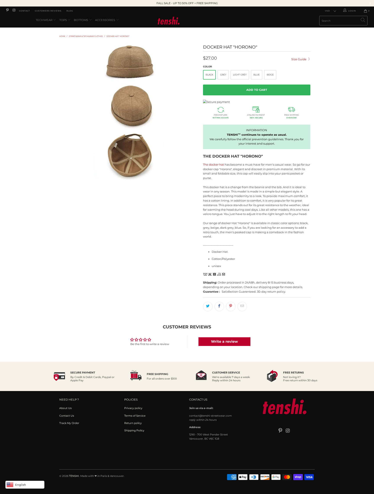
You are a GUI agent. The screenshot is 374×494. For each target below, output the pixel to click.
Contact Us (66, 415)
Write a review (224, 341)
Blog (69, 11)
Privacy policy (133, 408)
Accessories (105, 20)
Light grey (240, 74)
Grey (223, 74)
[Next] (191, 113)
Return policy (133, 423)
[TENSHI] (187, 21)
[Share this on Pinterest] (230, 306)
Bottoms (81, 20)
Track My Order (69, 423)
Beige (270, 74)
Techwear (44, 20)
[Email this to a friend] (242, 306)
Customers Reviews (48, 11)
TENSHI (74, 476)
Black (209, 74)
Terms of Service (134, 415)
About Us (65, 408)
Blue (256, 74)
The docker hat (213, 164)
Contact (24, 11)
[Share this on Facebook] (219, 306)
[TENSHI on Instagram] (14, 11)
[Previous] (66, 113)
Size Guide (299, 59)
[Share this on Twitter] (208, 306)
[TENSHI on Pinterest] (7, 11)
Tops (63, 20)
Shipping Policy (134, 430)
